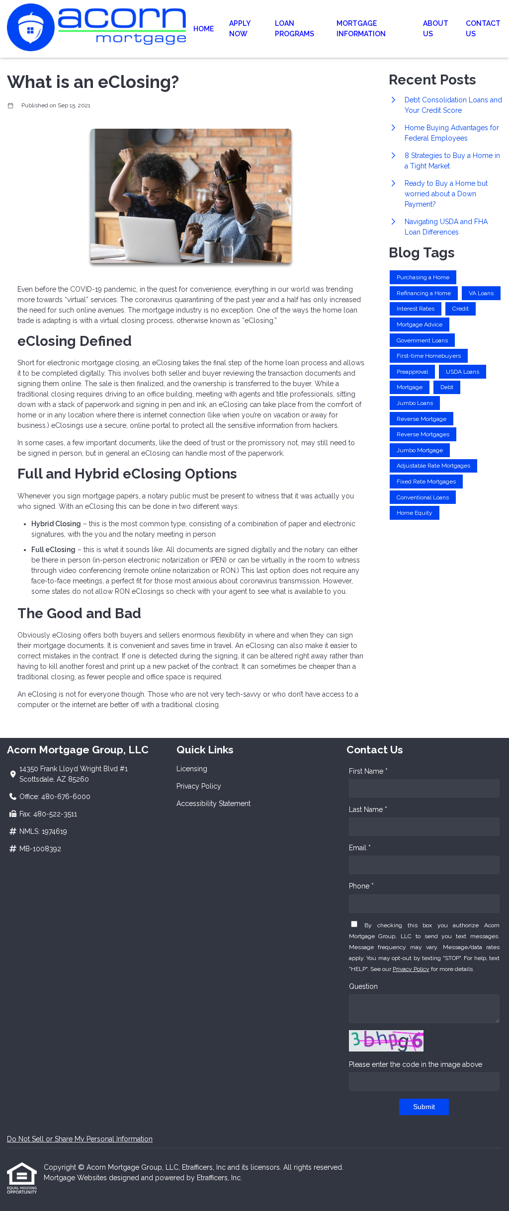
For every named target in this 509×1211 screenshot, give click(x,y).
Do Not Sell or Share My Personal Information (80, 1139)
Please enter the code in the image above (415, 1064)
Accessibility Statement (213, 803)
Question (363, 986)
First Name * (368, 771)
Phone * (361, 886)
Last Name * (368, 809)
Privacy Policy (198, 786)
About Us (435, 28)
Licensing (191, 769)
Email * (360, 848)
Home (203, 29)
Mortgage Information (361, 28)
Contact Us (483, 28)
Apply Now (239, 28)
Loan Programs (294, 28)
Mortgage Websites (76, 1178)
